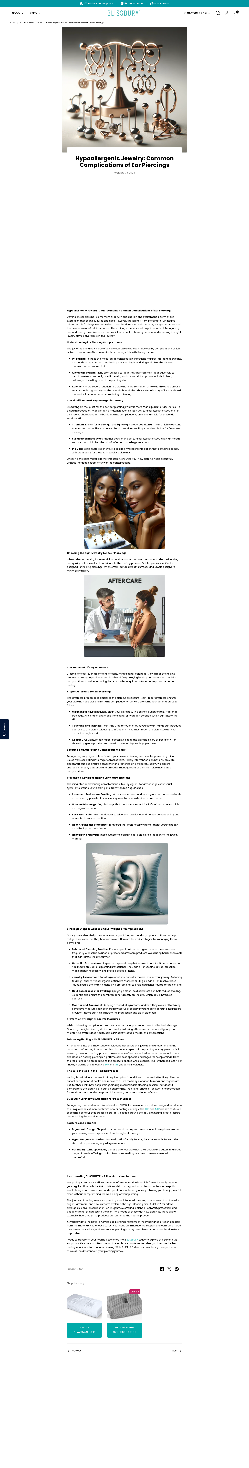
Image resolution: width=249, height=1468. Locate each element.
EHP (107, 1064)
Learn (33, 13)
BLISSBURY (132, 1239)
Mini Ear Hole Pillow (124, 1327)
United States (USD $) (195, 13)
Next (175, 1350)
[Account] (226, 13)
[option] (82, 1313)
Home (12, 23)
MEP (117, 1064)
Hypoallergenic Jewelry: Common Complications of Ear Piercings (75, 23)
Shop (16, 13)
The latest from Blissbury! (30, 23)
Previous (76, 1350)
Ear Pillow (84, 1327)
